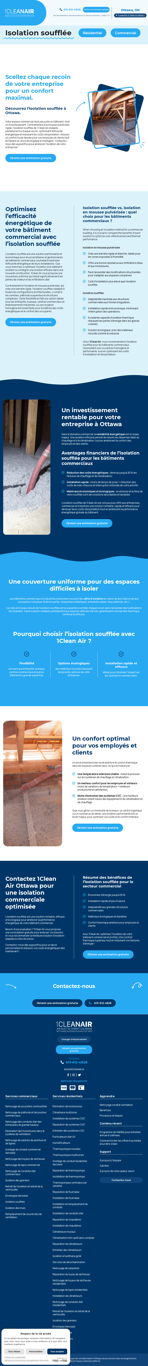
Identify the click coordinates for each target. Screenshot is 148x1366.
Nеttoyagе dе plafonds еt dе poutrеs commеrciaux (25, 1114)
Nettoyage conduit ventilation (116, 1105)
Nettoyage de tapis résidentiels (70, 1289)
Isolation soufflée (15, 1201)
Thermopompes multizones (68, 1155)
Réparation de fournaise (66, 1192)
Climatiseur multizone (65, 1112)
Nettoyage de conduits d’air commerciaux (20, 1173)
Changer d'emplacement (131, 15)
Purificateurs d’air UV (64, 1136)
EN (109, 15)
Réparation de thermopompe (69, 1170)
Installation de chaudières (67, 1225)
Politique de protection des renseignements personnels (26, 1360)
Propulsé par (62, 1358)
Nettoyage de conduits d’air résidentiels (68, 1303)
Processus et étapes (111, 1115)
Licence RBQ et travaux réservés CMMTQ (80, 1361)
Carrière (104, 1165)
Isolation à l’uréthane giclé (67, 1256)
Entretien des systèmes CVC (68, 1130)
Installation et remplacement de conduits (70, 1206)
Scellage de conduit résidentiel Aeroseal (70, 1163)
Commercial (125, 32)
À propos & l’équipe (110, 1160)
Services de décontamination (69, 1262)
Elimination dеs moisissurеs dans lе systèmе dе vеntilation (25, 1132)
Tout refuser (14, 1351)
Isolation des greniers (17, 1180)
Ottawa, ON (130, 10)
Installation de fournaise (66, 1198)
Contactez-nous (121, 1180)
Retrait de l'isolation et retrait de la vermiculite (24, 1188)
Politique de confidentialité (79, 1358)
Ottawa (74, 1058)
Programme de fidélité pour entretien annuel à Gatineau (120, 1133)
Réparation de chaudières (67, 1219)
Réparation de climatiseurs (67, 1244)
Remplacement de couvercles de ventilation (23, 1216)
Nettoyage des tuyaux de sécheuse (25, 1159)
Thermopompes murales (66, 1149)
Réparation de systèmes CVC (69, 1124)
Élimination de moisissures (67, 1106)
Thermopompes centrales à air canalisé (70, 1184)
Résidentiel (92, 32)
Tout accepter (57, 1351)
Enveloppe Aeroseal (16, 1195)
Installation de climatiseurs (67, 1296)
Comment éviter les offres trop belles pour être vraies (120, 1142)
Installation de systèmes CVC (69, 1118)
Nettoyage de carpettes (66, 1268)
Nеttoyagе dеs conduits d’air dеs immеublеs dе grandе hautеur (23, 1123)
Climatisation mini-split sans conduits (73, 1237)
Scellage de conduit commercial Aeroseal (23, 1151)
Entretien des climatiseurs (67, 1250)
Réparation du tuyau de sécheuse (71, 1274)
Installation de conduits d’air (68, 1213)
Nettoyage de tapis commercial (22, 1165)
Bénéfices (105, 1110)
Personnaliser (36, 1351)
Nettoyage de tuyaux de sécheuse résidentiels (72, 1282)
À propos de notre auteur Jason (117, 1171)
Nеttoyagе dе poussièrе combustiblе (26, 1106)
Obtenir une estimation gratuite (96, 9)
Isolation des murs (15, 1208)
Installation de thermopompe (69, 1176)
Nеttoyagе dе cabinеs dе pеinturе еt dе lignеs (25, 1142)
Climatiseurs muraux (64, 1231)
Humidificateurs (61, 1142)
